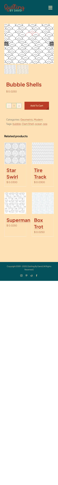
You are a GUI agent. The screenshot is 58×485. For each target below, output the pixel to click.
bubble (17, 123)
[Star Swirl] (15, 153)
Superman (18, 220)
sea (45, 123)
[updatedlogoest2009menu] (14, 4)
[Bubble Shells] (29, 44)
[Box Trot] (43, 203)
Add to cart (36, 105)
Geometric (26, 119)
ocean (38, 123)
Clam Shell (28, 123)
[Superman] (15, 203)
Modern (38, 119)
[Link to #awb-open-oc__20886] (50, 7)
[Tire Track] (43, 153)
